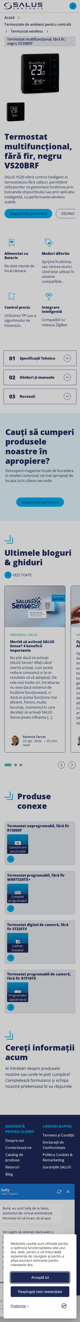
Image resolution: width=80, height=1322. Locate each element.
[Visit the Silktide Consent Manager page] (64, 1306)
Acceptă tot (40, 1277)
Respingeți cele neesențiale (40, 1291)
